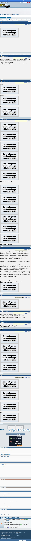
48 (4, 19)
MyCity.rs (22, 532)
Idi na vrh (30, 431)
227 (13, 431)
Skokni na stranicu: (26, 21)
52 (9, 19)
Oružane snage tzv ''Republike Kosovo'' (5, 506)
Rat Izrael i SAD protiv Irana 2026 (5, 456)
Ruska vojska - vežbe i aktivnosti (15, 14)
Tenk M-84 (2, 452)
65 (13, 430)
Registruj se (8, 54)
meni (8, 1)
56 (14, 19)
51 (8, 19)
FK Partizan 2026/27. (3, 464)
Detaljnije (8, 520)
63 (23, 19)
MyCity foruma (9, 538)
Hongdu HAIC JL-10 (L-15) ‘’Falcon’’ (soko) (6, 450)
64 (24, 19)
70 (19, 430)
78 (29, 430)
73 (23, 430)
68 (29, 19)
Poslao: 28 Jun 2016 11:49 (7, 56)
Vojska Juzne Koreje (3, 499)
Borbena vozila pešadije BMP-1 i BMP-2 (6, 454)
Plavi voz (2, 458)
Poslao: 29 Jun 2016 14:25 (7, 311)
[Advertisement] (15, 11)
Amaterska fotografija (3, 466)
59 (18, 19)
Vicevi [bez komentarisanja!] (4, 475)
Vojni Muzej (2, 460)
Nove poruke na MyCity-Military (4, 447)
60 (19, 19)
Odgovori (2, 429)
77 (28, 430)
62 (9, 430)
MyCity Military (1, 14)
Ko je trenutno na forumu (4, 518)
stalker (3, 81)
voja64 (3, 56)
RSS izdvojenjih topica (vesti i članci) (5, 514)
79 (9, 431)
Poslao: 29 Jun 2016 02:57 (4, 119)
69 (18, 430)
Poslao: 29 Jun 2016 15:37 (7, 322)
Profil (1, 52)
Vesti (20, 532)
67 (28, 19)
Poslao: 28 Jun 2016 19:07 (7, 81)
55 (13, 19)
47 (3, 19)
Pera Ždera (2, 311)
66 (14, 430)
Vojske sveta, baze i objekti (6, 14)
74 (24, 430)
